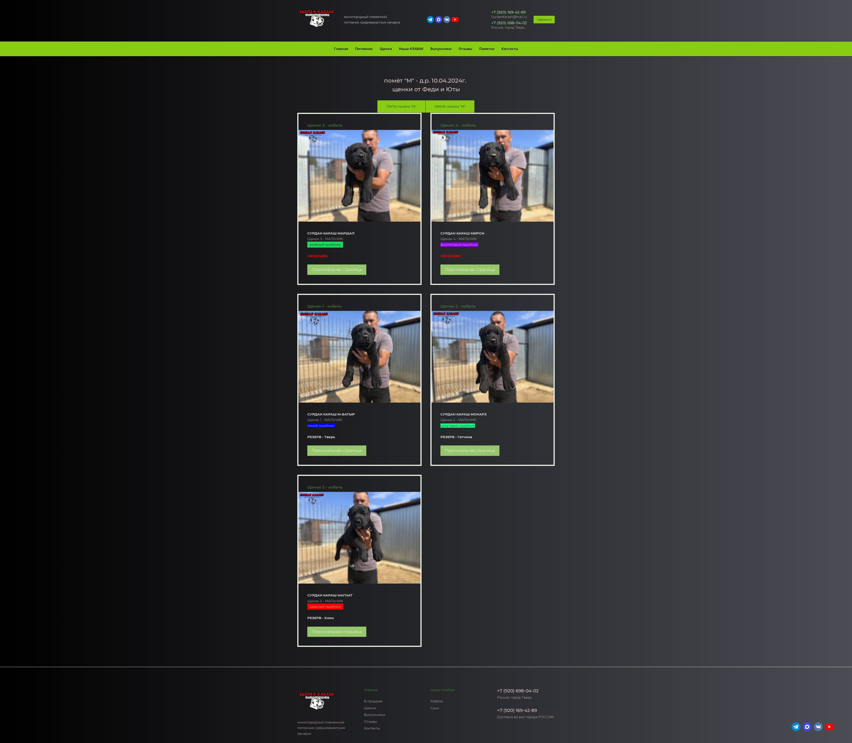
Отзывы (465, 48)
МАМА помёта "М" (450, 106)
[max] (438, 19)
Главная (341, 48)
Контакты (509, 48)
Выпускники (441, 48)
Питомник (364, 48)
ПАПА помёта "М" (401, 106)
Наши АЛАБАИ (411, 48)
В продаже (373, 701)
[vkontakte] (446, 19)
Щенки (386, 48)
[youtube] (455, 19)
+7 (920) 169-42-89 (508, 12)
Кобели (436, 701)
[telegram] (430, 19)
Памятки (486, 48)
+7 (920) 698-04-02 (509, 23)
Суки (434, 708)
